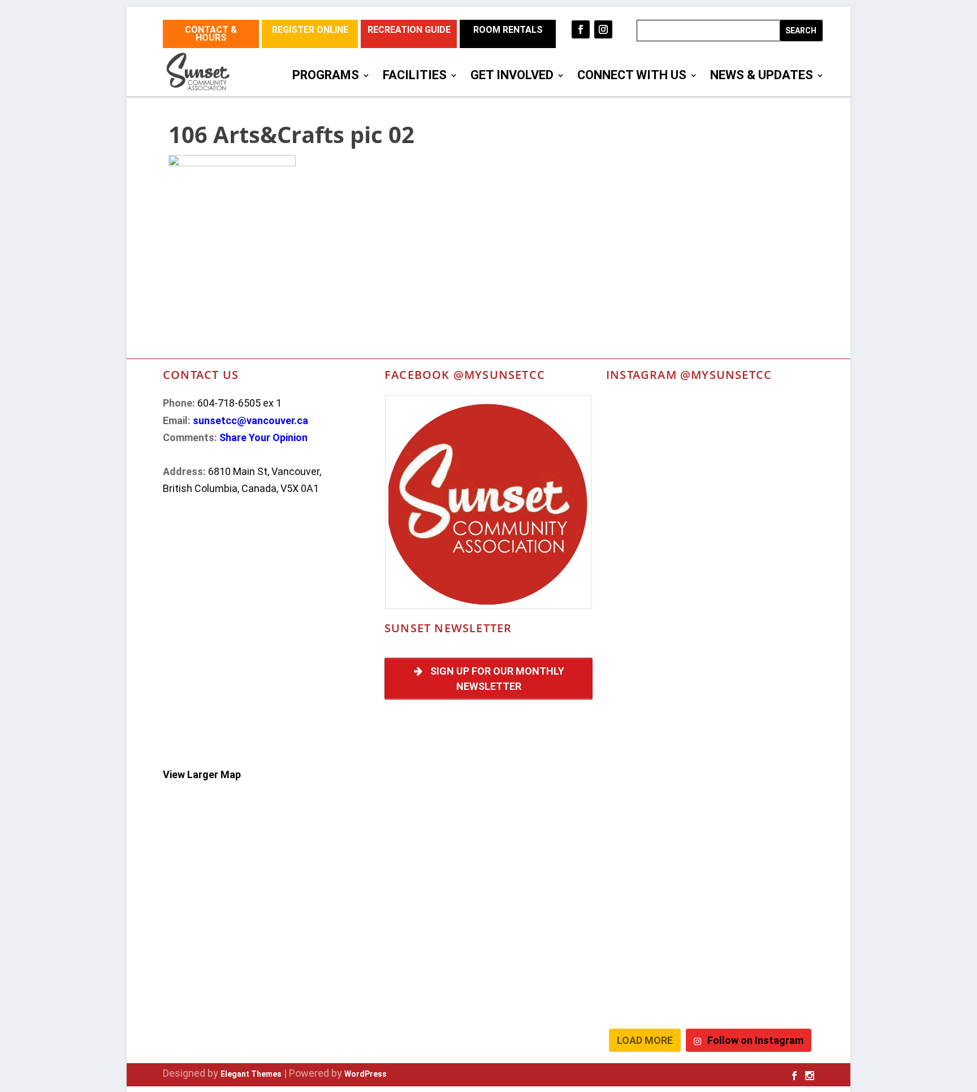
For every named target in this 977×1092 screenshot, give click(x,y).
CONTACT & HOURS (211, 33)
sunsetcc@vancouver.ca (250, 420)
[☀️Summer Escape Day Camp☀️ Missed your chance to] (763, 741)
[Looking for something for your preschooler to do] (763, 990)
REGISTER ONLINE (310, 29)
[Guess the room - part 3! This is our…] (763, 492)
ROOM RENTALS (508, 29)
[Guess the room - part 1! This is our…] (763, 554)
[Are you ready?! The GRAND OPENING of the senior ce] (763, 617)
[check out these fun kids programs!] (763, 803)
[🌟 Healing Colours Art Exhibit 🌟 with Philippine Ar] (656, 679)
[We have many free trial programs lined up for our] (656, 492)
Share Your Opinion (263, 437)
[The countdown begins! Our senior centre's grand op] (656, 617)
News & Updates (761, 76)
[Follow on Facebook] (581, 29)
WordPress (365, 1073)
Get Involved (512, 76)
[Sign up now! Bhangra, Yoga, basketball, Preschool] (656, 928)
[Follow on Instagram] (603, 29)
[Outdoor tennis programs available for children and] (656, 430)
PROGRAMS (325, 76)
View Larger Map (202, 774)
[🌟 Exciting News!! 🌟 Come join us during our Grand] (656, 741)
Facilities (415, 76)
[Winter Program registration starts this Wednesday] (763, 928)
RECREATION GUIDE (409, 29)
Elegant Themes (251, 1073)
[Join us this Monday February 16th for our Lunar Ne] (763, 866)
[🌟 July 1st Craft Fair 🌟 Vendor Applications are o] (763, 679)
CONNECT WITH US (631, 76)
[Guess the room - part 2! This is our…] (656, 554)
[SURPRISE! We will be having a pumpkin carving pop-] (656, 990)
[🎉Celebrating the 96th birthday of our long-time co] (656, 866)
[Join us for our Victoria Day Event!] (763, 430)
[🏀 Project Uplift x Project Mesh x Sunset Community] (656, 803)
